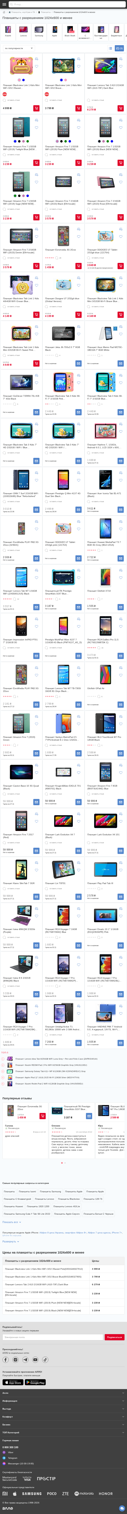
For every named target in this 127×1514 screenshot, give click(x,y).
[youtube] (35, 1360)
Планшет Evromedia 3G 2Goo (60, 249)
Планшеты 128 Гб (93, 1199)
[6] (98, 696)
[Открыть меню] (4, 4)
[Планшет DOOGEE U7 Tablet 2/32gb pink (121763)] (63, 528)
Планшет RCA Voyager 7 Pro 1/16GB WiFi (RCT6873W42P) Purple (60, 979)
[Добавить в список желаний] (36, 66)
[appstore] (13, 1382)
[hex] (19, 80)
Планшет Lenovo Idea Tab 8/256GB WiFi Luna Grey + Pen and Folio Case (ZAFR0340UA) (56, 1059)
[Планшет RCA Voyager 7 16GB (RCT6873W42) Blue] (63, 915)
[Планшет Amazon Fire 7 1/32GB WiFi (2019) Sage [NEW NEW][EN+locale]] (21, 181)
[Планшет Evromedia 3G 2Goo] (63, 236)
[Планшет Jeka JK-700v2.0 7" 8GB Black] (63, 333)
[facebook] (5, 1360)
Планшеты (9, 1191)
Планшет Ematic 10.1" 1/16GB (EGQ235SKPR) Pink (102, 930)
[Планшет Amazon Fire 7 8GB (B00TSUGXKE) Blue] (105, 772)
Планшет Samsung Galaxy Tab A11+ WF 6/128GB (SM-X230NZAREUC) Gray (50, 1071)
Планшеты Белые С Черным (98, 1214)
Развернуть (9, 1241)
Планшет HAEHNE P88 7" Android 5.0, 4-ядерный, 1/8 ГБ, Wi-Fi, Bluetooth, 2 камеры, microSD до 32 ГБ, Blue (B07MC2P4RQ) (104, 1028)
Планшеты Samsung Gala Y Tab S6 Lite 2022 (27, 1214)
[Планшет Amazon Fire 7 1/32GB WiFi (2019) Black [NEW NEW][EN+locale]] (105, 127)
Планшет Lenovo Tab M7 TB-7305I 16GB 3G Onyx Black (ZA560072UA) (63, 690)
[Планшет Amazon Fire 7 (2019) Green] (21, 723)
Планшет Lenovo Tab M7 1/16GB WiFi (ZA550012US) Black (20, 592)
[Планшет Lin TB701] (63, 870)
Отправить (11, 4)
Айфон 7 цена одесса (99, 1232)
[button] (110, 48)
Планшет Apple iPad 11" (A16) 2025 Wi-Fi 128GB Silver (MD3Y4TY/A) (47, 1077)
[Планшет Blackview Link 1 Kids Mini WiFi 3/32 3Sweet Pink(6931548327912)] (21, 66)
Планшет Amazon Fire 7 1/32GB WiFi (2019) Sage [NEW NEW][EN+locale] (19, 202)
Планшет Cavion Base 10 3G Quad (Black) (21, 787)
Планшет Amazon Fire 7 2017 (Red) (18, 836)
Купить (36, 108)
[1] (98, 355)
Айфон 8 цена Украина (51, 1232)
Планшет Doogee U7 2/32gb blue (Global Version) (62, 299)
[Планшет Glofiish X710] (105, 577)
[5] (14, 404)
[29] (56, 257)
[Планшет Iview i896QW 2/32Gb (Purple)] (21, 915)
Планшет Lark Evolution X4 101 (103, 834)
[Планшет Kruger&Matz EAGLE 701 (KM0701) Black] (63, 772)
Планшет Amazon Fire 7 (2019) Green (19, 738)
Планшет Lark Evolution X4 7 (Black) (60, 836)
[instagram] (15, 1360)
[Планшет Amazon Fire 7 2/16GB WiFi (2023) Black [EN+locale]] (63, 181)
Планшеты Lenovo (44, 1199)
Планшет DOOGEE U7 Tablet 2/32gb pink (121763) (60, 543)
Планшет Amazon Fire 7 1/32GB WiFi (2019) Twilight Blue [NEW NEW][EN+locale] (19, 148)
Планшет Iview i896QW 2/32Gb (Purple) (19, 930)
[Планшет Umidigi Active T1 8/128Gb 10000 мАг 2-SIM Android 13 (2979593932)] (63, 1013)
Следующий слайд (120, 1131)
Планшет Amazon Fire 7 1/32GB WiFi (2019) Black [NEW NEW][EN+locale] (103, 148)
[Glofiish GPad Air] (105, 675)
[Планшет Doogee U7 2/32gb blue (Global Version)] (63, 285)
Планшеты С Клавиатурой (17, 1199)
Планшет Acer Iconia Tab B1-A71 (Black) (104, 494)
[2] (98, 888)
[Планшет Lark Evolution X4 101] (105, 821)
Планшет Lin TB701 (55, 883)
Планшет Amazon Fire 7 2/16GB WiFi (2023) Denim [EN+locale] (19, 251)
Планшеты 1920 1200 (38, 1206)
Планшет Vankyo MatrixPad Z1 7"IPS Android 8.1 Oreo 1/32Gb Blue (61, 738)
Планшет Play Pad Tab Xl (100, 883)
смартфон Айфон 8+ (75, 1232)
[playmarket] (35, 1382)
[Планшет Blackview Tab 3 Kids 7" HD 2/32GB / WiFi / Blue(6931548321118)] (63, 431)
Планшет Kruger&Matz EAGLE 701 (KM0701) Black (63, 787)
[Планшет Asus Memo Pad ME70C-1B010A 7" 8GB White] (105, 333)
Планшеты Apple (74, 1191)
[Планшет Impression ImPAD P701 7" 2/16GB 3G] (21, 626)
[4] (56, 355)
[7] (98, 599)
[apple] (15, 1494)
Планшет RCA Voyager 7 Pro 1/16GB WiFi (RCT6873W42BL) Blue (103, 979)
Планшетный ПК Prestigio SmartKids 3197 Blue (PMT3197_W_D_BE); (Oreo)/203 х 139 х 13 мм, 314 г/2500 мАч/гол (63, 592)
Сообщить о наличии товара (78, 363)
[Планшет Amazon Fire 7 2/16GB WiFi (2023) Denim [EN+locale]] (21, 236)
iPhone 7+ (117, 1232)
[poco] (52, 1494)
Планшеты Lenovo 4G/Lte (66, 1206)
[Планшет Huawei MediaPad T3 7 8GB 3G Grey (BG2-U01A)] (105, 528)
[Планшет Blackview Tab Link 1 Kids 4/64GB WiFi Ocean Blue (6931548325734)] (21, 285)
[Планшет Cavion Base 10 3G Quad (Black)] (21, 772)
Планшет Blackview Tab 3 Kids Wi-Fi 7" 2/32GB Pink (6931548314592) (62, 397)
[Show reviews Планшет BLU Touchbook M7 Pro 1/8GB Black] (103, 1110)
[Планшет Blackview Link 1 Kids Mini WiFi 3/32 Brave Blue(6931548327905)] (63, 66)
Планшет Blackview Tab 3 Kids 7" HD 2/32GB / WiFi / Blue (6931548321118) (20, 446)
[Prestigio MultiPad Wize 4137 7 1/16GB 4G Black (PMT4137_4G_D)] (63, 626)
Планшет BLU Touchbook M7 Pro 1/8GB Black (104, 738)
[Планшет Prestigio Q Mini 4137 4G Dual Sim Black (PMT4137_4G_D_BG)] (63, 480)
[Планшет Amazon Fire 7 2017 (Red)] (21, 821)
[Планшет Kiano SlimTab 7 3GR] (21, 870)
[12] (14, 599)
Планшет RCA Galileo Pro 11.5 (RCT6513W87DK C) (103, 641)
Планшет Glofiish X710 (99, 591)
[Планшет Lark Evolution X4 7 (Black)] (63, 821)
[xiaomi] (4, 1494)
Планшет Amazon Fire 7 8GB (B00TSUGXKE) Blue (102, 787)
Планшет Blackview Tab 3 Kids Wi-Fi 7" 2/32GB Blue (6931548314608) (104, 397)
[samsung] (32, 1494)
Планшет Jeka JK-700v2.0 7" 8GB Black (62, 348)
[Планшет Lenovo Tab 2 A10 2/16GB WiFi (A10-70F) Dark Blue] (105, 66)
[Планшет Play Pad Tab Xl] (105, 870)
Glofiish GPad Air (95, 688)
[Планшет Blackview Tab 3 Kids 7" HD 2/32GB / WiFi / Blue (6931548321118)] (21, 431)
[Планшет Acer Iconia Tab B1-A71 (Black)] (105, 480)
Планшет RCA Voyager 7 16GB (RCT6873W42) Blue (61, 930)
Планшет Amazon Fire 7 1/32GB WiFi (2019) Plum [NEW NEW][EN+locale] (61, 148)
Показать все (10, 1222)
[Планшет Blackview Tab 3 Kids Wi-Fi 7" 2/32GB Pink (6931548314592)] (63, 382)
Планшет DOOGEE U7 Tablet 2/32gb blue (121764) (102, 251)
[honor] (106, 1494)
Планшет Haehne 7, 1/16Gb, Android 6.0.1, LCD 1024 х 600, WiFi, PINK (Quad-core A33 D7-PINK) (103, 446)
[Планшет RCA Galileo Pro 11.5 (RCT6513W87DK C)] (105, 626)
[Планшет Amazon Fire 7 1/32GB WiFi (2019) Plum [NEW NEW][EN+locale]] (63, 127)
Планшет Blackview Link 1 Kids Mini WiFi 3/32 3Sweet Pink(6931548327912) (21, 86)
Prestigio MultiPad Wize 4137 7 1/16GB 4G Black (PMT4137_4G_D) (63, 641)
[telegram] (25, 1360)
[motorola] (84, 1494)
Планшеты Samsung (50, 1191)
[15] (98, 647)
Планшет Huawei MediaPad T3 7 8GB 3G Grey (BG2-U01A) (104, 543)
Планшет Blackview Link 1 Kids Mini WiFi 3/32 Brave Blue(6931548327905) (63, 86)
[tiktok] (45, 1360)
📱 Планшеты (44, 12)
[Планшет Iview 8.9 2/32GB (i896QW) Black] (21, 964)
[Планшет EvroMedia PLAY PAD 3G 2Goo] (21, 675)
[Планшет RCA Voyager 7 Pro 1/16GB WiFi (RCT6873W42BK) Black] (21, 1013)
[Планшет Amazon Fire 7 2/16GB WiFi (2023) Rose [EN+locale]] (105, 181)
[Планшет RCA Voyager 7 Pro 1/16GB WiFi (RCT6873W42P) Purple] (63, 964)
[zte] (65, 1494)
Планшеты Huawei (13, 1206)
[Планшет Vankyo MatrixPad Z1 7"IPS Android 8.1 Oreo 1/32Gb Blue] (63, 723)
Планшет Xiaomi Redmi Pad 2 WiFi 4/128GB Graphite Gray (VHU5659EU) (49, 1084)
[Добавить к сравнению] (36, 59)
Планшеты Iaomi (27, 1191)
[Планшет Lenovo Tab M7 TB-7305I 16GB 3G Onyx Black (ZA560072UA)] (63, 675)
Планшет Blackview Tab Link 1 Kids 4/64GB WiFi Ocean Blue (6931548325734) (21, 300)
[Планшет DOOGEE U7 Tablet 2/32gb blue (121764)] (105, 236)
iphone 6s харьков (11, 1235)
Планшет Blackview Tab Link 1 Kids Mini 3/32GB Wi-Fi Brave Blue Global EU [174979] (105, 300)
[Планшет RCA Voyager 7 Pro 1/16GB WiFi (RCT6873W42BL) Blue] (105, 964)
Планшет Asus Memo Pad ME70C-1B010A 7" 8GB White (105, 348)
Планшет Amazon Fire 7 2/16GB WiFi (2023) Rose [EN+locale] (103, 202)
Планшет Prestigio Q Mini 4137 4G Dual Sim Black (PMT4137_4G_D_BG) (63, 495)
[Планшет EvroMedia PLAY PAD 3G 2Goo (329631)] (21, 528)
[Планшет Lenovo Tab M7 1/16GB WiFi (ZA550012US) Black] (21, 577)
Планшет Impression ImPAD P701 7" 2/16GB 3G (20, 641)
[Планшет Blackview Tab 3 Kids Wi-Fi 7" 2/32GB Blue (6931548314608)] (105, 382)
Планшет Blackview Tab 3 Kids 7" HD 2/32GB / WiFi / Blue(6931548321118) (62, 446)
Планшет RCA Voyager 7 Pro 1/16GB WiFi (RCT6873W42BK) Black (19, 1028)
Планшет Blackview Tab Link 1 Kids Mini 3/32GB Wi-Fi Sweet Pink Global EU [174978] (21, 348)
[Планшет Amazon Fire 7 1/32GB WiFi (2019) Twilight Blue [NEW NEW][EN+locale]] (21, 127)
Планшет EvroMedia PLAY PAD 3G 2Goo (21, 689)
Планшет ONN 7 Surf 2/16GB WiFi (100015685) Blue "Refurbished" (20, 494)
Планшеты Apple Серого (67, 1214)
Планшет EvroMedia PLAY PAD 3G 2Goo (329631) (21, 543)
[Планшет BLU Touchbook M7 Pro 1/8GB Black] (105, 723)
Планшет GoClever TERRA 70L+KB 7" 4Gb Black (21, 397)
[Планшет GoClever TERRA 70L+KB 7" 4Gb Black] (21, 382)
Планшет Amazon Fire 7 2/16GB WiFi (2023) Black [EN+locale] (61, 202)
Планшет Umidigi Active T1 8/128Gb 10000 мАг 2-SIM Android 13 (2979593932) (62, 1028)
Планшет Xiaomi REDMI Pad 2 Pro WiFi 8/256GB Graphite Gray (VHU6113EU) (51, 1065)
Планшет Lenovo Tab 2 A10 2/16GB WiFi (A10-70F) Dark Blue (105, 86)
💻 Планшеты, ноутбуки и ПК (22, 12)
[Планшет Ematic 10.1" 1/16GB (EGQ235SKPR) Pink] (105, 915)
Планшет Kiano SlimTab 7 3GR (19, 883)
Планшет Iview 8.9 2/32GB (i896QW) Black (16, 979)
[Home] (4, 12)
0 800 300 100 (10, 1447)
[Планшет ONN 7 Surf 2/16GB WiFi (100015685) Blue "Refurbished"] (21, 480)
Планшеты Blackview (69, 1199)
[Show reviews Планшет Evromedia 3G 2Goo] (10, 1110)
